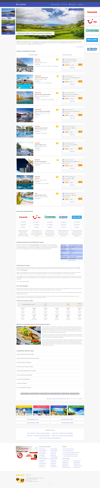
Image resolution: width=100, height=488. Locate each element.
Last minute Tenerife (42, 460)
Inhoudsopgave (80, 46)
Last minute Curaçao (42, 452)
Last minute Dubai (53, 452)
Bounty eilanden (76, 406)
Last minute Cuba (53, 460)
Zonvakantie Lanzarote (77, 460)
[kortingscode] (27, 452)
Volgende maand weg (41, 406)
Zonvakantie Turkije (65, 465)
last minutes (23, 222)
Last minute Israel (53, 453)
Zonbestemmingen (56, 4)
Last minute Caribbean (54, 450)
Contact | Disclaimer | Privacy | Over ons (32, 481)
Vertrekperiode (73, 4)
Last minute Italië (53, 455)
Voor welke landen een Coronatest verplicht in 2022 (71, 452)
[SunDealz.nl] (20, 475)
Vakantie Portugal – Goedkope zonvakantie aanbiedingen (36, 33)
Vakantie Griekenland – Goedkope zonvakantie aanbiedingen (38, 433)
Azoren (8, 24)
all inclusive (23, 224)
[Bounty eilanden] (76, 411)
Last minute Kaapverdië (42, 463)
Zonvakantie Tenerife (65, 460)
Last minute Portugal (42, 453)
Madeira (8, 33)
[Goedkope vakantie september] (41, 411)
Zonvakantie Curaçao (76, 467)
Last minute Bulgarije (53, 448)
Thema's (65, 4)
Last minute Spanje (42, 448)
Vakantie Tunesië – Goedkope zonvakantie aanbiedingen (62, 433)
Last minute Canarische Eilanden (44, 458)
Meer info (37, 64)
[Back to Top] (50, 483)
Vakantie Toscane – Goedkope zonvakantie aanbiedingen (62, 435)
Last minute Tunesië (53, 466)
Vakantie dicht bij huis (58, 406)
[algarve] (8, 11)
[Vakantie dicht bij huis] (59, 411)
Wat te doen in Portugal (24, 281)
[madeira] (8, 29)
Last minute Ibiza (41, 455)
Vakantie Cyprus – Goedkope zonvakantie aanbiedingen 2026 (38, 435)
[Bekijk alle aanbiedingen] (92, 12)
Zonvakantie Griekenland (66, 467)
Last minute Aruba (42, 465)
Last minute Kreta (53, 463)
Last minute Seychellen (54, 458)
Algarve (8, 15)
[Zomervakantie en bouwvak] (24, 411)
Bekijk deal (72, 67)
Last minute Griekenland (43, 450)
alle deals (23, 227)
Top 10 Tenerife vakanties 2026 (68, 450)
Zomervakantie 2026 (24, 406)
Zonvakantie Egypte (76, 462)
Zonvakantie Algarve (65, 462)
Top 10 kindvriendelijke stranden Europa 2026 (70, 454)
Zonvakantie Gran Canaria (77, 465)
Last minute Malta (53, 465)
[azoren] (8, 20)
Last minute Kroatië (42, 466)
